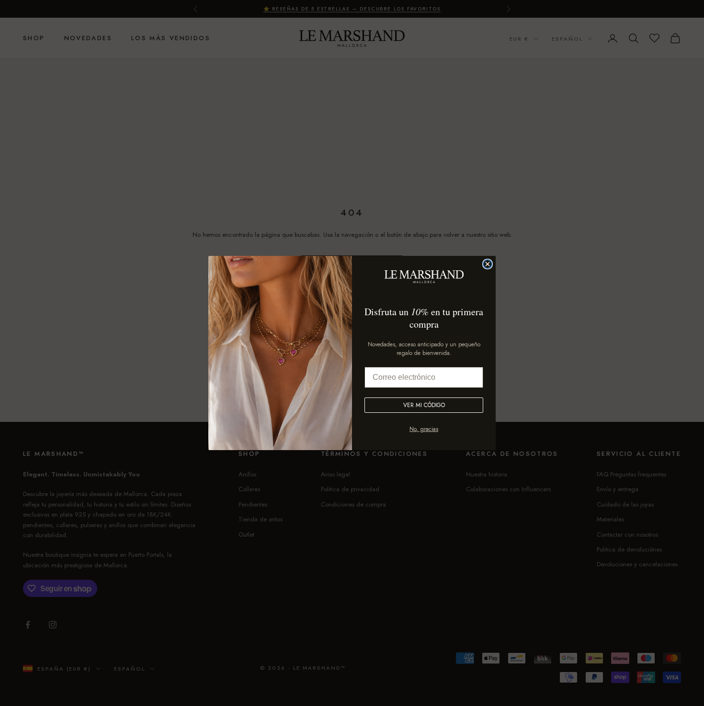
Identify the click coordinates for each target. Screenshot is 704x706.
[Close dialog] (487, 264)
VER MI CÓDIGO (424, 405)
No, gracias (423, 429)
